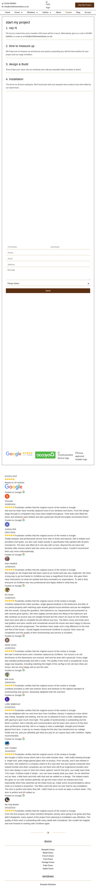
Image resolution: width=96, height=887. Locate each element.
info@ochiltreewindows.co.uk (38, 36)
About (58, 12)
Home (7, 12)
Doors (17, 12)
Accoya (88, 12)
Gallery (45, 12)
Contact (68, 12)
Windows (31, 12)
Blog (78, 12)
